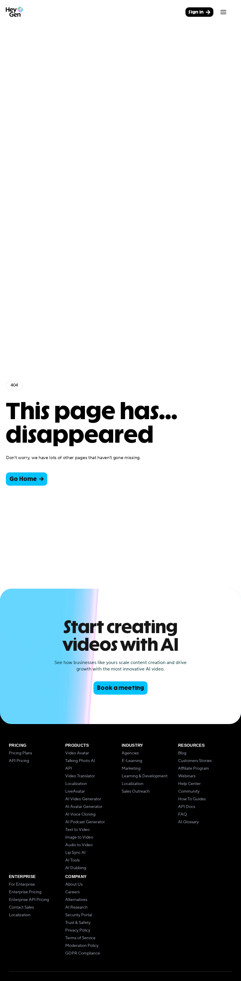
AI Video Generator (83, 799)
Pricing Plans (20, 753)
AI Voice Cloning (80, 814)
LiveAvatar (75, 791)
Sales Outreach (136, 791)
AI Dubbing (75, 868)
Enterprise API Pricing (29, 899)
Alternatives (76, 899)
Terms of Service (80, 938)
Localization (76, 783)
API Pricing (19, 760)
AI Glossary (188, 822)
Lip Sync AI (75, 852)
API (68, 768)
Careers (72, 892)
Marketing (131, 768)
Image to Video (79, 837)
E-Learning (132, 760)
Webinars (186, 776)
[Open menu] (223, 12)
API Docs (186, 806)
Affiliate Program (193, 768)
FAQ (182, 814)
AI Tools (72, 860)
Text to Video (77, 829)
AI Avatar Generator (83, 806)
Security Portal (78, 915)
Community (189, 791)
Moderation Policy (81, 945)
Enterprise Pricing (25, 892)
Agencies (130, 753)
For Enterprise (22, 884)
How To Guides (192, 799)
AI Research (76, 907)
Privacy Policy (77, 930)
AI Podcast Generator (85, 822)
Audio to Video (79, 845)
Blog (182, 753)
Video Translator (80, 776)
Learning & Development (145, 776)
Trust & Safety (78, 922)
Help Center (189, 783)
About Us (74, 884)
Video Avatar (77, 753)
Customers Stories (195, 760)
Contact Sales (21, 907)
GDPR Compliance (82, 953)
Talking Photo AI (80, 760)
